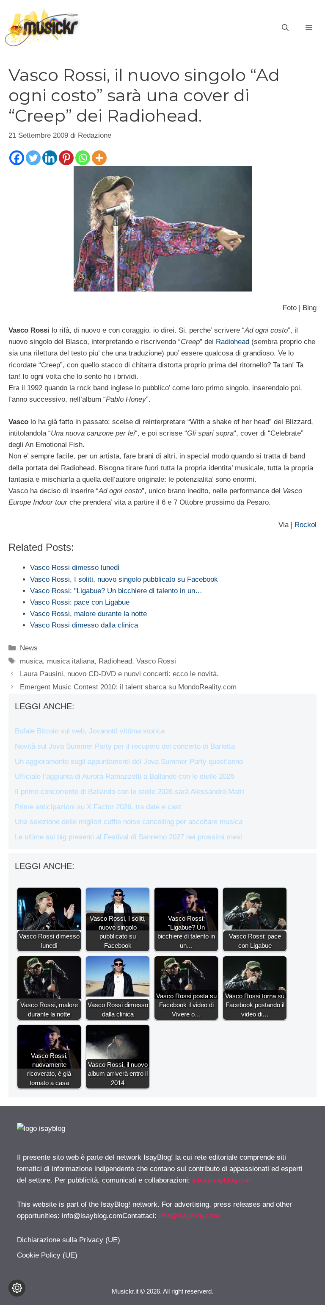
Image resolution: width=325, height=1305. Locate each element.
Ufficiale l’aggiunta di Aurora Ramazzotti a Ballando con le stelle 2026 (124, 776)
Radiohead (232, 342)
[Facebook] (16, 157)
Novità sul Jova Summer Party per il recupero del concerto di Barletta (125, 746)
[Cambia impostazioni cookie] (16, 1288)
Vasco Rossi (156, 661)
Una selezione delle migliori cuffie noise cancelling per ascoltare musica (128, 822)
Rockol (306, 525)
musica (31, 661)
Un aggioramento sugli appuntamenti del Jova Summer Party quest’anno (129, 762)
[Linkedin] (49, 157)
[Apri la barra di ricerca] (285, 28)
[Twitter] (33, 157)
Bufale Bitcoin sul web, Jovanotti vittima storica (90, 731)
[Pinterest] (66, 157)
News (29, 648)
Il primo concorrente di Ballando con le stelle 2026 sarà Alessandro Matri (129, 792)
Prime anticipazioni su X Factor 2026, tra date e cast (98, 807)
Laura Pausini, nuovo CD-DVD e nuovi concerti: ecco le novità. (119, 674)
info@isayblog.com (222, 1180)
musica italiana (70, 661)
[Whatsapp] (82, 157)
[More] (99, 157)
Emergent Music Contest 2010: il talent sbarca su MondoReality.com (128, 687)
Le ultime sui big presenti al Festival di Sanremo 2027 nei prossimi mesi (128, 837)
